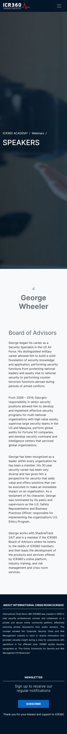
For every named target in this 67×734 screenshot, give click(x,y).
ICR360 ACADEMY (15, 133)
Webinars (38, 133)
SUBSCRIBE (33, 703)
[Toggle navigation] (59, 6)
